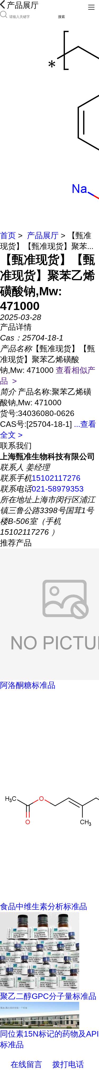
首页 (8, 235)
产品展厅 (43, 235)
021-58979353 (58, 488)
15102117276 (56, 478)
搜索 (61, 17)
